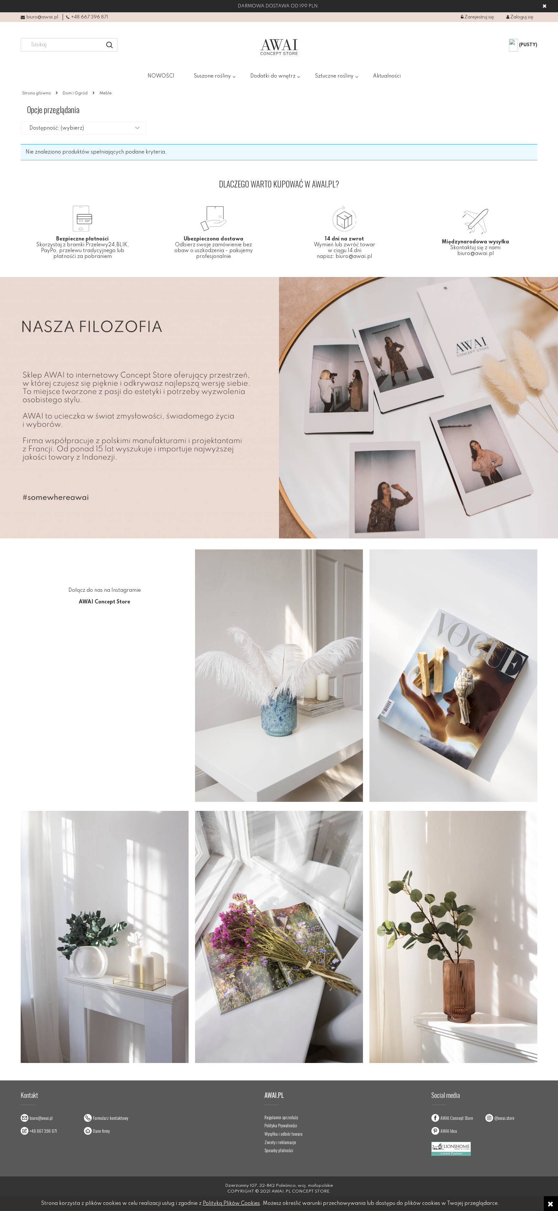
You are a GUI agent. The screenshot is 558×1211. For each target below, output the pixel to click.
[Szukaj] (109, 45)
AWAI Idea (448, 1130)
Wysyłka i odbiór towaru (283, 1134)
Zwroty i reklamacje (280, 1142)
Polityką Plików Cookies (231, 1203)
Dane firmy (101, 1130)
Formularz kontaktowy (110, 1117)
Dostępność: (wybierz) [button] (56, 128)
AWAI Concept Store (456, 1117)
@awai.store (504, 1117)
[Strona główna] (279, 47)
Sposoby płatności (278, 1150)
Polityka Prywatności (280, 1125)
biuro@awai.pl (42, 17)
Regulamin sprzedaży (281, 1117)
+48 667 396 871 (89, 17)
